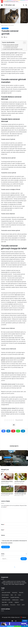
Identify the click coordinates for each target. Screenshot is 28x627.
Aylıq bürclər (14, 592)
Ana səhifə (4, 25)
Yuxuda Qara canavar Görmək (11, 47)
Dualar (19, 594)
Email (2, 529)
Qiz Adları (11, 602)
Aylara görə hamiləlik (6, 592)
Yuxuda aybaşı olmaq (6, 481)
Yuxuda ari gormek (19, 481)
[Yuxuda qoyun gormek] (7, 488)
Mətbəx (21, 599)
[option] (14, 458)
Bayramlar (21, 592)
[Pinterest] (13, 431)
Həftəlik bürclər (15, 599)
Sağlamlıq (17, 602)
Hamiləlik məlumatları (14, 597)
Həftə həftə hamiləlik (6, 599)
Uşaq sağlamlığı (5, 604)
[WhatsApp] (18, 431)
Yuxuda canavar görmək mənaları (10, 44)
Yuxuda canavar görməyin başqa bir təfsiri (12, 49)
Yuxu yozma (11, 25)
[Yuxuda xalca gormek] (21, 488)
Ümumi (18, 604)
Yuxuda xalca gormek (20, 493)
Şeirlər (23, 604)
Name (3, 524)
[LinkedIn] (8, 431)
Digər (12, 594)
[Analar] (9, 5)
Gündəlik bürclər (5, 597)
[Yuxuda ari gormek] (21, 476)
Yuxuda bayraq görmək (11, 461)
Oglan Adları (4, 602)
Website (3, 535)
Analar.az (24, 617)
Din (15, 594)
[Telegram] (23, 431)
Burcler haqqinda (5, 594)
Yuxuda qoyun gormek (7, 493)
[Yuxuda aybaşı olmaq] (7, 476)
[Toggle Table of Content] (23, 42)
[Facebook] (3, 431)
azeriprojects (14, 446)
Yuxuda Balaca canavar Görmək (11, 46)
